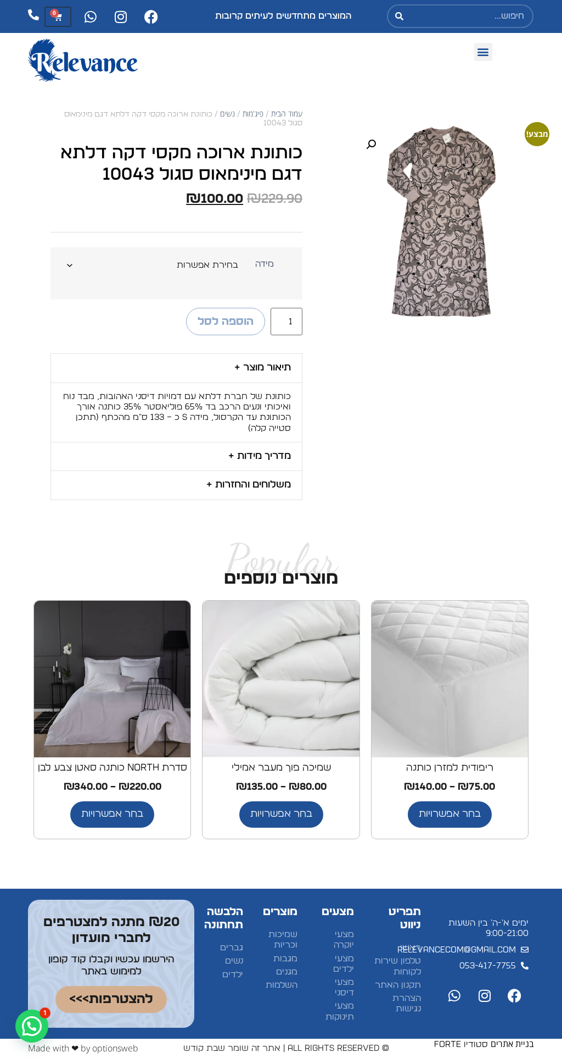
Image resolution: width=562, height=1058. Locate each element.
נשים (227, 113)
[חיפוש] (400, 16)
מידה (264, 263)
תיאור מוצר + (262, 368)
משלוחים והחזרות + (248, 485)
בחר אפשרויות (450, 814)
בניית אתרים (512, 1044)
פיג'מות (253, 113)
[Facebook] (151, 16)
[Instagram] (120, 16)
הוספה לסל (226, 321)
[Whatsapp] (90, 16)
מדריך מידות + (259, 456)
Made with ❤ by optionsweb (83, 1048)
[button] (483, 52)
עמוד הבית (286, 113)
